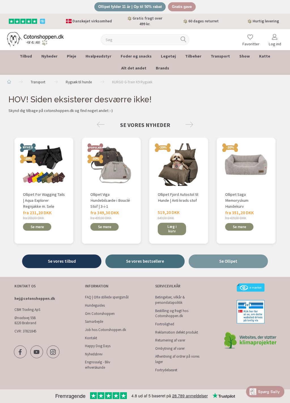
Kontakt (91, 338)
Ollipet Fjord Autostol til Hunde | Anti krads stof (178, 197)
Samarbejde (94, 321)
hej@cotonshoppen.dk (34, 298)
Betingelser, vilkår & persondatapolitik (170, 300)
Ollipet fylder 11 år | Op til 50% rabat (130, 7)
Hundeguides (95, 305)
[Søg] (183, 39)
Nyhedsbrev (94, 354)
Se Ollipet (228, 261)
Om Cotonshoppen (100, 313)
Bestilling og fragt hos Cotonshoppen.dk (171, 313)
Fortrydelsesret (166, 370)
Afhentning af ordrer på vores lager (177, 359)
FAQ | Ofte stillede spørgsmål (107, 297)
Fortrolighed (164, 324)
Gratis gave (182, 7)
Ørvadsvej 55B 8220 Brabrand (25, 320)
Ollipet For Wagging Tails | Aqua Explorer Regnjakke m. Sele (44, 200)
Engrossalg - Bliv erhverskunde (97, 365)
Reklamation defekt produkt (176, 332)
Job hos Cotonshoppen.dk (105, 329)
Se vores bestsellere (145, 261)
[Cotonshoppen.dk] (35, 39)
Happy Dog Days (97, 345)
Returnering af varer (170, 340)
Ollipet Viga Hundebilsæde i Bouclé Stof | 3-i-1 (110, 200)
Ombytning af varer (170, 348)
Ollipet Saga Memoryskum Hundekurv (236, 200)
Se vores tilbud (62, 261)
